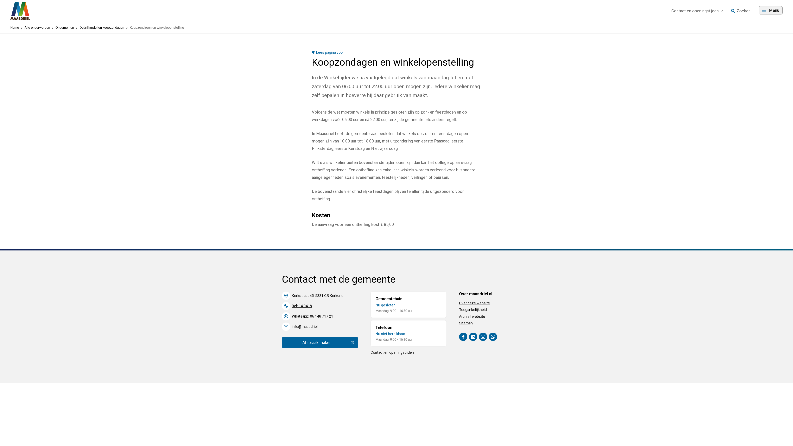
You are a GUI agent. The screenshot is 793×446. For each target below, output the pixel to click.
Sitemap (466, 323)
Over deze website (474, 303)
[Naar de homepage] (20, 11)
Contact (695, 10)
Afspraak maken (330, 343)
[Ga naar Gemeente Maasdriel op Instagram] (483, 337)
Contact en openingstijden (392, 352)
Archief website (472, 316)
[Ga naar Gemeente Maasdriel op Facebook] (463, 337)
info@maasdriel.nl (306, 326)
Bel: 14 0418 (302, 306)
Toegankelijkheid (473, 309)
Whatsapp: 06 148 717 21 (312, 316)
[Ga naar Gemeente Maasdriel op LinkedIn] (473, 337)
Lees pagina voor (330, 52)
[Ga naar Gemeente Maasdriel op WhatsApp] (493, 337)
